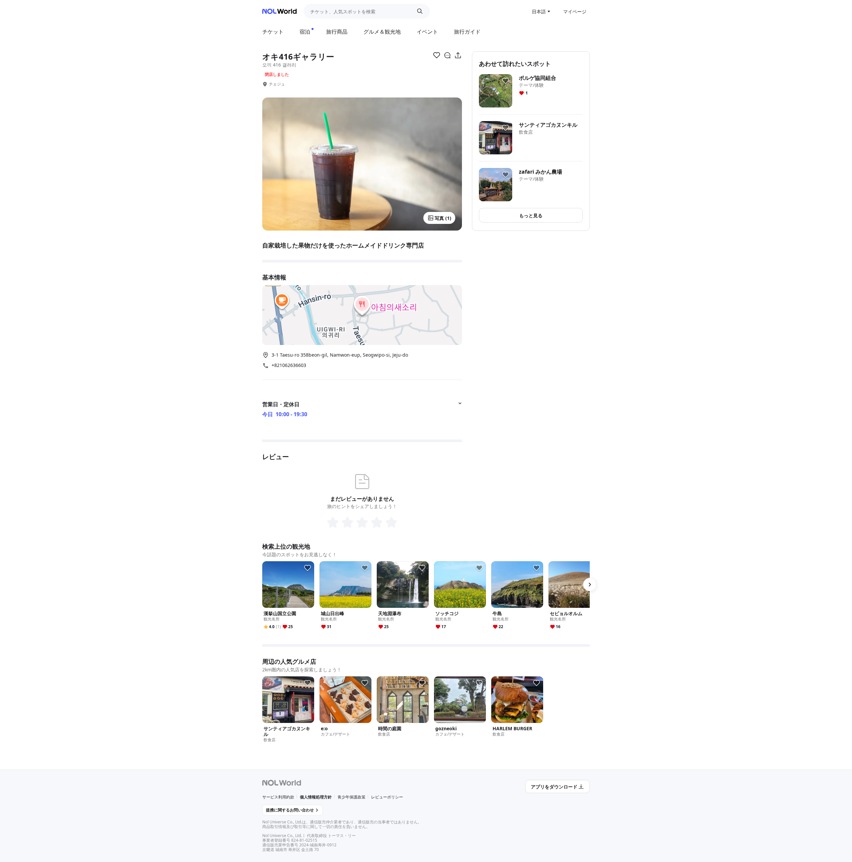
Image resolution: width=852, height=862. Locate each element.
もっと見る (530, 215)
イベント (427, 31)
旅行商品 (336, 31)
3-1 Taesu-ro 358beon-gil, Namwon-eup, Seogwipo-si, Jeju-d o (340, 355)
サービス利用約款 (278, 797)
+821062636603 (289, 365)
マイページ (574, 11)
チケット (273, 31)
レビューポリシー (387, 797)
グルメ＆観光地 (382, 31)
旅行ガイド (467, 31)
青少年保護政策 (351, 797)
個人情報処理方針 (316, 797)
